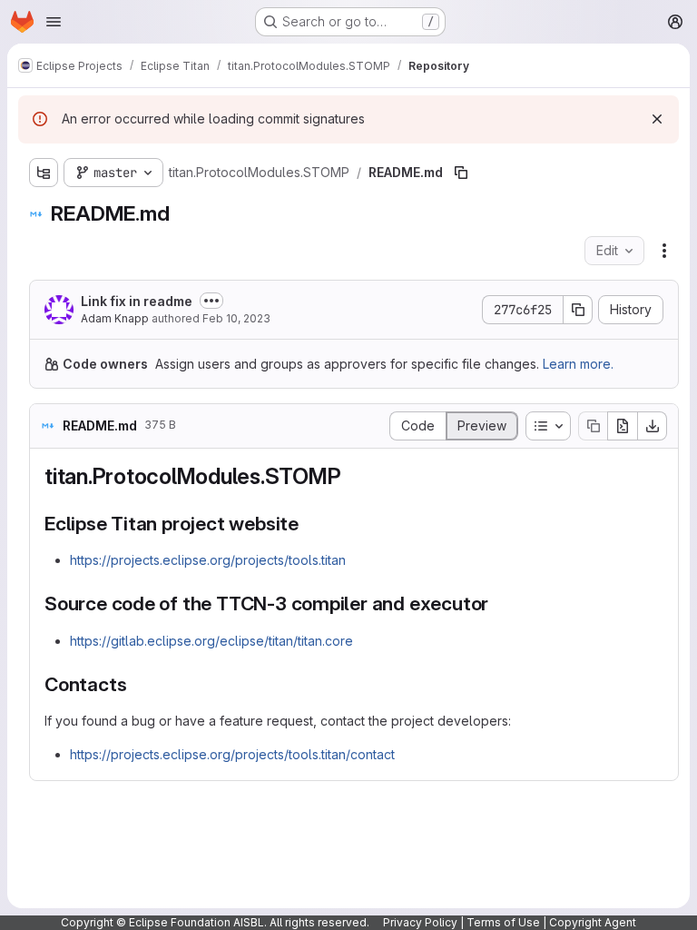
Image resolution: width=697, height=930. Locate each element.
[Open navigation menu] (53, 21)
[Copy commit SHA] (578, 309)
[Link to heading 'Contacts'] (136, 684)
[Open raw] (622, 425)
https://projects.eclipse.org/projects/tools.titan (208, 560)
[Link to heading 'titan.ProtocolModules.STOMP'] (353, 476)
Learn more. (578, 363)
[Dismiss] (657, 119)
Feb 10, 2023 (236, 318)
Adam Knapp (115, 318)
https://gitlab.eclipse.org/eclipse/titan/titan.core (211, 640)
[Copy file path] (461, 172)
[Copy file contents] (592, 425)
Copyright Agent (592, 922)
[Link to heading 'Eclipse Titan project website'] (309, 523)
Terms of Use (503, 922)
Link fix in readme (136, 301)
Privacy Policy (420, 922)
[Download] (652, 425)
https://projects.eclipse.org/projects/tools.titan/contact (232, 754)
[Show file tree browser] (43, 172)
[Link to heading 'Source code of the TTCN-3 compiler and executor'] (498, 603)
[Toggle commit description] (211, 300)
